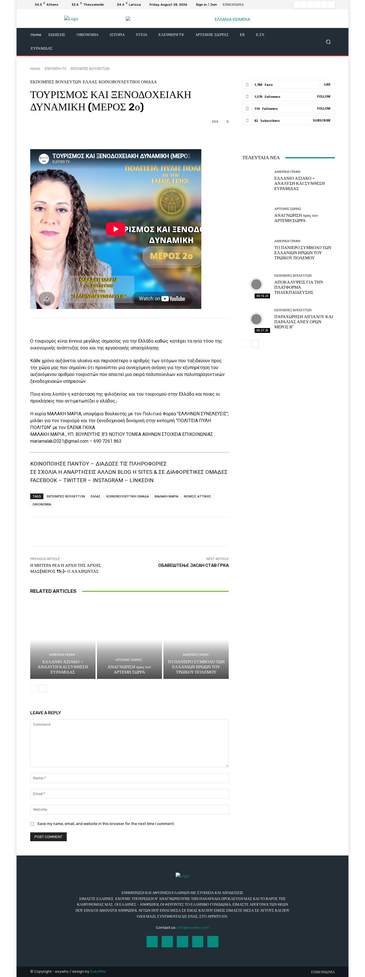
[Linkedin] (310, 4)
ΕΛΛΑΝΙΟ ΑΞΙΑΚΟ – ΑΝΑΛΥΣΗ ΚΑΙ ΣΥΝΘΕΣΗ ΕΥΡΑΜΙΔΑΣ (63, 667)
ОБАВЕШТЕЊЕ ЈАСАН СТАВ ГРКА (193, 565)
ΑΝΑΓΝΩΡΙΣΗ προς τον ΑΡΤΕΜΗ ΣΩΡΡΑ (129, 669)
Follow (323, 96)
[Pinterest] (317, 4)
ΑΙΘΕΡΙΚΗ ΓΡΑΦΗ (62, 654)
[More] (184, 135)
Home (35, 68)
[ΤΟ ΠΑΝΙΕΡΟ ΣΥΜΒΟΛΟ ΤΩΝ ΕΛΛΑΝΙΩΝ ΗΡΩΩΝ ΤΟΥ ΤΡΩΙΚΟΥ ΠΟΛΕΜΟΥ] (196, 639)
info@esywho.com (193, 927)
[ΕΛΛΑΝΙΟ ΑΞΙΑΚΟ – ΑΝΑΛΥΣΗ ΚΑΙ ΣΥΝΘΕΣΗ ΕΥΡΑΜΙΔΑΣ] (63, 639)
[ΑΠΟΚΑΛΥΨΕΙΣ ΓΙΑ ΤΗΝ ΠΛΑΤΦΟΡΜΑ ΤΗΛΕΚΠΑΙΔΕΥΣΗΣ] (256, 284)
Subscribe (321, 120)
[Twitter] (324, 4)
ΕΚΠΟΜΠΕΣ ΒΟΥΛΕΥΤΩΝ (90, 68)
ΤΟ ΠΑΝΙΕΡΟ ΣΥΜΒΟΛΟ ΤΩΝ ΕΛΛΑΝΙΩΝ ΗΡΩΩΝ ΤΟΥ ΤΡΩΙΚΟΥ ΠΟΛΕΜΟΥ (196, 667)
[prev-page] (33, 688)
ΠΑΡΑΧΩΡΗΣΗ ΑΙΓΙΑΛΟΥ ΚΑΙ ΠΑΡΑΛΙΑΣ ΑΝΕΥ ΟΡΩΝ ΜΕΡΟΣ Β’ (303, 321)
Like (327, 84)
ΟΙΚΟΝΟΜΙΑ (42, 504)
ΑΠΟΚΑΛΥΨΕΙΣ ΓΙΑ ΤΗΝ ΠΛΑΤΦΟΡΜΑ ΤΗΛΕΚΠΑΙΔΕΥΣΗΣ (298, 287)
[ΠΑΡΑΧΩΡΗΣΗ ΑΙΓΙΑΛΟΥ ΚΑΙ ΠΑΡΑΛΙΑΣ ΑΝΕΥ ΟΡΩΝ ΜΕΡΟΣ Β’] (256, 319)
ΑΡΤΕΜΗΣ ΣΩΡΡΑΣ (128, 660)
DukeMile (98, 971)
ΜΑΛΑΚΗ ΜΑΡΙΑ (166, 496)
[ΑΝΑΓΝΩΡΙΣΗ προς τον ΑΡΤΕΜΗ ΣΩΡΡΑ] (129, 639)
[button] (328, 41)
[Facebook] (297, 4)
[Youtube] (331, 4)
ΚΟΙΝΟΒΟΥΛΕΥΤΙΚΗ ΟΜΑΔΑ (128, 82)
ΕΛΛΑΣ (90, 82)
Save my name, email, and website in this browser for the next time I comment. (106, 824)
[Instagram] (304, 4)
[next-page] (42, 688)
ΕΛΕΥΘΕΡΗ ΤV (55, 68)
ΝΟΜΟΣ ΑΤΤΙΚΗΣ (197, 496)
